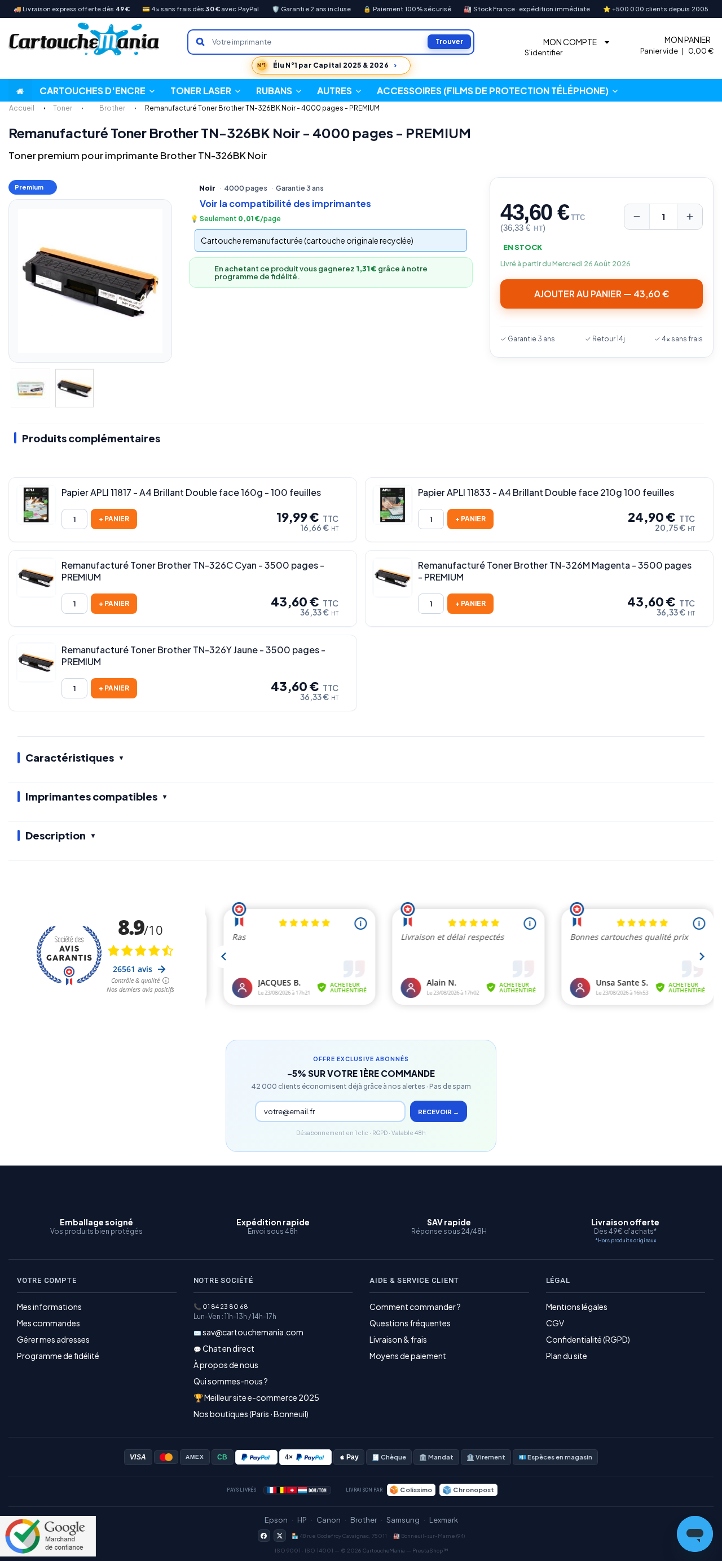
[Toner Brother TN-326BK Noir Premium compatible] (30, 388)
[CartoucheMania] (84, 39)
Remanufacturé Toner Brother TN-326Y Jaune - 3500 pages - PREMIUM (193, 655)
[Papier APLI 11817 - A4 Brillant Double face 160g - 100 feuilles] (36, 505)
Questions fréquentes (410, 1323)
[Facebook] (264, 1535)
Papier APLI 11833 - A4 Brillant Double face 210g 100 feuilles (546, 492)
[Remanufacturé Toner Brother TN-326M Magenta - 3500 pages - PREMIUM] (392, 578)
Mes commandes (48, 1323)
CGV (555, 1323)
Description (55, 835)
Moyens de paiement (407, 1356)
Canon (328, 1519)
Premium (29, 187)
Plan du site (566, 1356)
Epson (276, 1519)
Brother (363, 1519)
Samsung (403, 1519)
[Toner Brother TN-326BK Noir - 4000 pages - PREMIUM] (74, 388)
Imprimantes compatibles (91, 796)
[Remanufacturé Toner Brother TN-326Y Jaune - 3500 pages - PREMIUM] (36, 662)
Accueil (21, 108)
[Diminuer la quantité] (636, 217)
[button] (339, 90)
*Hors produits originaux (625, 1240)
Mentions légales (576, 1306)
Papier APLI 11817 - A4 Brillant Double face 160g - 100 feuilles (191, 492)
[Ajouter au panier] (114, 519)
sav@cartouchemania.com (252, 1332)
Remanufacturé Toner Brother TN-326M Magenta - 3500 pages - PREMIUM (555, 571)
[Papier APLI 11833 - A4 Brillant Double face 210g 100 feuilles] (392, 505)
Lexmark (443, 1519)
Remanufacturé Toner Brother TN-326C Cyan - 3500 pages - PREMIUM (192, 571)
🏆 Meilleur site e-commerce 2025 (256, 1397)
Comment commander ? (415, 1306)
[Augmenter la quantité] (689, 217)
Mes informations (49, 1306)
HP (302, 1519)
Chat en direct (228, 1348)
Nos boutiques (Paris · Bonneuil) (251, 1414)
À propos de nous (225, 1365)
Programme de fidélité (58, 1356)
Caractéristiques (69, 757)
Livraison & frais (398, 1339)
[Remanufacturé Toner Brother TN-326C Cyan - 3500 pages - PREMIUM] (36, 578)
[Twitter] (280, 1535)
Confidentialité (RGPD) (588, 1339)
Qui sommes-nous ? (230, 1381)
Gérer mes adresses (53, 1339)
